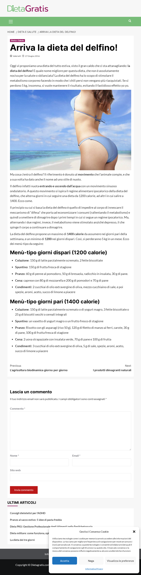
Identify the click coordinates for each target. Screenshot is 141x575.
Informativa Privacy (94, 568)
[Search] (130, 21)
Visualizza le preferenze (120, 560)
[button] (134, 531)
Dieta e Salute (17, 40)
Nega (91, 560)
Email (76, 455)
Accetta (64, 560)
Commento (17, 408)
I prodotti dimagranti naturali (112, 368)
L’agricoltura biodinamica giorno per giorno (39, 368)
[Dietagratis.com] (27, 8)
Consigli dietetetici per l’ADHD (27, 513)
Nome (14, 455)
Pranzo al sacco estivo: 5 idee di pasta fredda (36, 519)
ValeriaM (17, 56)
